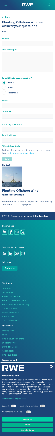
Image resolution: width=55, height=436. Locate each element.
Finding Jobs (8, 331)
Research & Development (14, 300)
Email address (9, 135)
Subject (5, 39)
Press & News (8, 316)
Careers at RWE (9, 308)
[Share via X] (22, 232)
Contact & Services (11, 320)
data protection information (21, 153)
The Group (7, 288)
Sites (4, 335)
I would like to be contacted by (16, 78)
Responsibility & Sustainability (15, 304)
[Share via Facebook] (10, 232)
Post (10, 87)
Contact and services (21, 216)
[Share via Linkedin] (4, 232)
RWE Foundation (9, 355)
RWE (4, 216)
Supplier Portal (9, 343)
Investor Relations (10, 312)
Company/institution (12, 124)
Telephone (13, 93)
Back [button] (7, 17)
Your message (9, 49)
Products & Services (11, 296)
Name (5, 100)
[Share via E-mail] (16, 232)
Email (11, 82)
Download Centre (10, 347)
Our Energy (7, 292)
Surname (6, 111)
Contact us (10, 268)
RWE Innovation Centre (13, 339)
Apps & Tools (8, 351)
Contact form (42, 216)
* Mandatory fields (11, 146)
